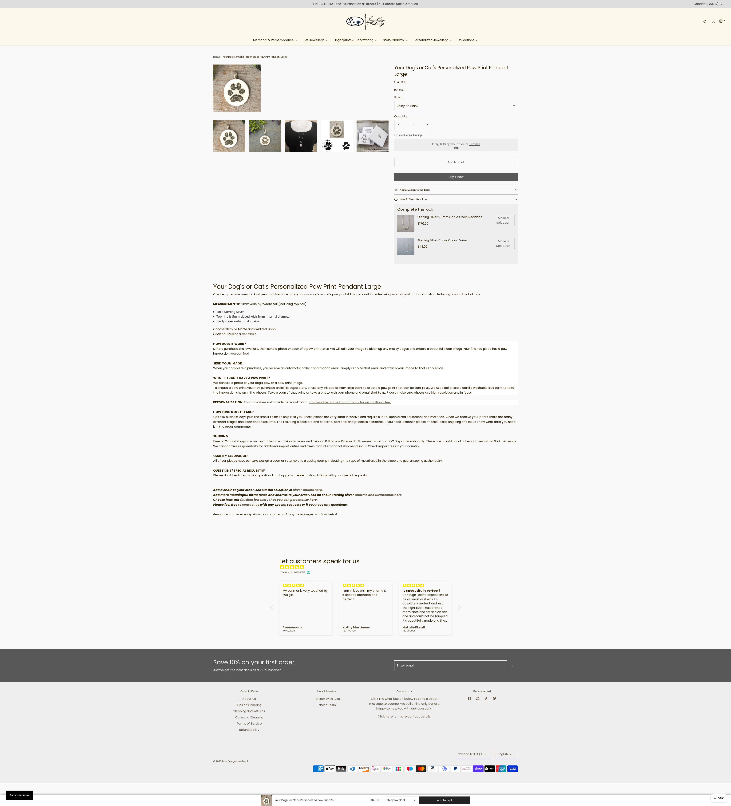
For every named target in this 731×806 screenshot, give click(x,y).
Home (216, 56)
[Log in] (713, 21)
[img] (367, 567)
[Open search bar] (704, 21)
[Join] (512, 665)
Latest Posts (327, 705)
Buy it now (456, 177)
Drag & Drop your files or (456, 144)
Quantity (400, 116)
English (503, 754)
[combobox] (401, 800)
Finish (398, 97)
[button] (229, 136)
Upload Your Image (408, 135)
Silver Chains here (307, 490)
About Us (249, 699)
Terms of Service (249, 723)
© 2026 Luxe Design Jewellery (230, 761)
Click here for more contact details (404, 716)
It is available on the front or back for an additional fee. (350, 402)
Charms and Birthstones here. (379, 495)
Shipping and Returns (249, 711)
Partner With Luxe (327, 699)
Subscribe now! (20, 795)
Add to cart (455, 162)
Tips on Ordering (249, 705)
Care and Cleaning (249, 717)
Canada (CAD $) (706, 4)
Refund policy (249, 730)
